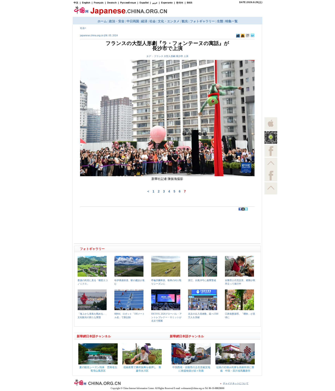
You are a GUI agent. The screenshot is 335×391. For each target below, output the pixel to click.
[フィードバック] (238, 35)
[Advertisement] (121, 219)
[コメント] (252, 35)
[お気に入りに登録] (248, 35)
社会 (82, 28)
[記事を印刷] (242, 35)
